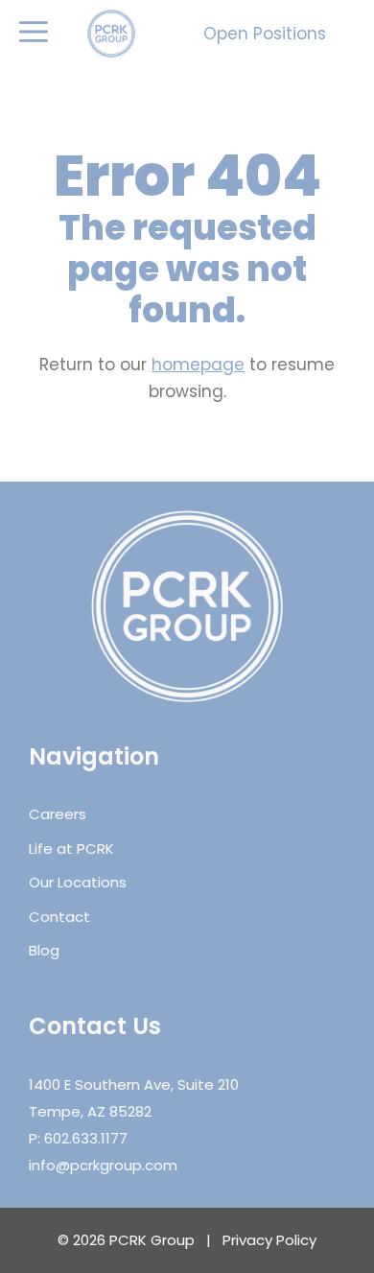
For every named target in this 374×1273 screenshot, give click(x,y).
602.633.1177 (86, 1138)
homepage (198, 364)
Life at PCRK (71, 848)
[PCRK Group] (111, 33)
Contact (59, 917)
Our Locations (78, 882)
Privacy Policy (269, 1240)
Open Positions (264, 33)
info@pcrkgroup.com (103, 1165)
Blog (44, 950)
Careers (57, 814)
